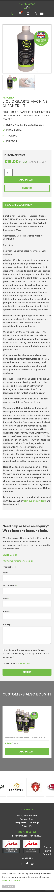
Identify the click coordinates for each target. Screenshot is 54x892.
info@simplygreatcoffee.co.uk (18, 561)
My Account (28, 13)
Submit (27, 672)
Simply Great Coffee (27, 6)
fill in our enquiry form (35, 501)
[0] (20, 13)
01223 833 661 (12, 13)
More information (11, 880)
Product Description (18, 205)
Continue (8, 886)
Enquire (27, 188)
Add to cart (27, 180)
